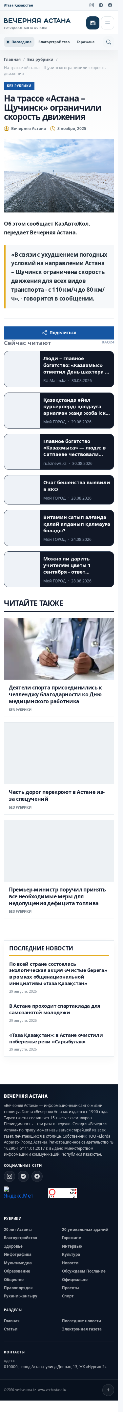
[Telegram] (100, 5)
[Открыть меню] (107, 22)
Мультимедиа (18, 1262)
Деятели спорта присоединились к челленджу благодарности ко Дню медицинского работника (55, 694)
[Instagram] (91, 5)
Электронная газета (82, 1329)
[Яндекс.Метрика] (18, 1193)
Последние (21, 42)
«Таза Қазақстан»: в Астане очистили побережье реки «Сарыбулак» (56, 1038)
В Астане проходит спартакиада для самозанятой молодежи (54, 1009)
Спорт (67, 1295)
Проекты (70, 1287)
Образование (17, 1271)
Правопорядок (18, 1287)
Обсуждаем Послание (84, 1271)
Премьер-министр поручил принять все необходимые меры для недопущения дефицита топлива (57, 896)
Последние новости (81, 1320)
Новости (70, 1262)
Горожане (85, 42)
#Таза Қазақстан (18, 5)
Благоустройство (54, 42)
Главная (12, 59)
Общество (14, 1279)
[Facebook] (110, 5)
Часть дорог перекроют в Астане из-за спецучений (57, 795)
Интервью (72, 1246)
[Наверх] (108, 1390)
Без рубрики (40, 59)
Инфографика (17, 1254)
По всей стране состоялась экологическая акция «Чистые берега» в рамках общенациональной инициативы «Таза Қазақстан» (58, 973)
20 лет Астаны (18, 1229)
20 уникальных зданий (85, 1229)
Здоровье (13, 1246)
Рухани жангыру (20, 1295)
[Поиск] (108, 41)
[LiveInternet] (40, 1193)
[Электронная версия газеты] (92, 22)
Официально (75, 1279)
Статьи (10, 1329)
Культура (71, 1254)
